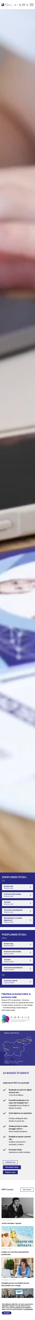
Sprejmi (6, 1313)
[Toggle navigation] (32, 5)
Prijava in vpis (10, 1172)
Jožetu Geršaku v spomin (11, 1223)
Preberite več (10, 1162)
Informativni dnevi (11, 1167)
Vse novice (27, 1190)
